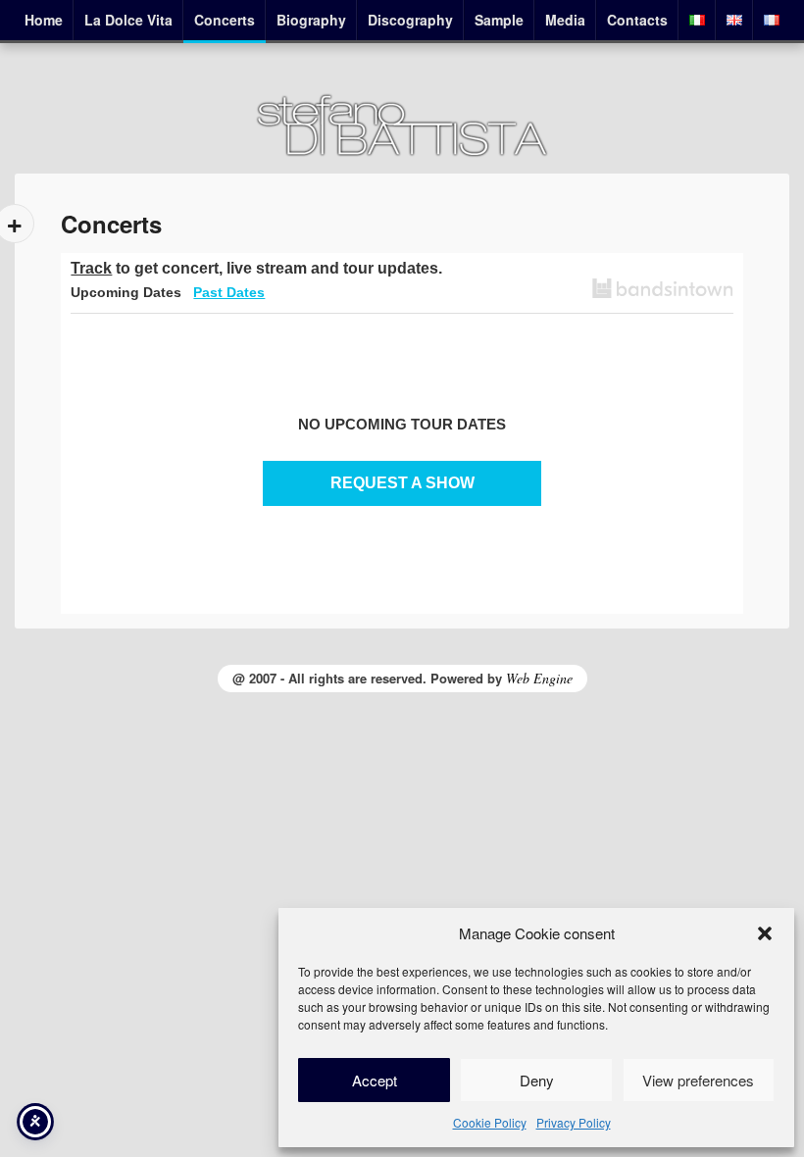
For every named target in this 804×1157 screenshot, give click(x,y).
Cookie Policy (490, 1122)
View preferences (698, 1080)
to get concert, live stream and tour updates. (256, 268)
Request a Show (402, 483)
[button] (765, 933)
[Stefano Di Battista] (402, 153)
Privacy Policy (573, 1122)
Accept (374, 1080)
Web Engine (539, 678)
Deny (537, 1080)
